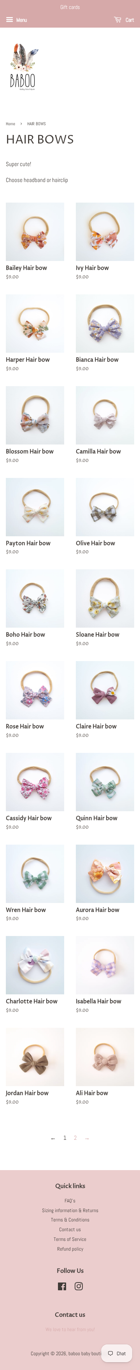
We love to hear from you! (70, 1329)
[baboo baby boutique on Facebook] (62, 1288)
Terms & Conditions (70, 1220)
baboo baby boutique (88, 1354)
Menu (21, 19)
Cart (129, 19)
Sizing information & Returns (70, 1210)
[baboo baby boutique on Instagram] (78, 1288)
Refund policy (70, 1249)
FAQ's (70, 1201)
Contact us (70, 1230)
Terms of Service (70, 1239)
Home (10, 123)
